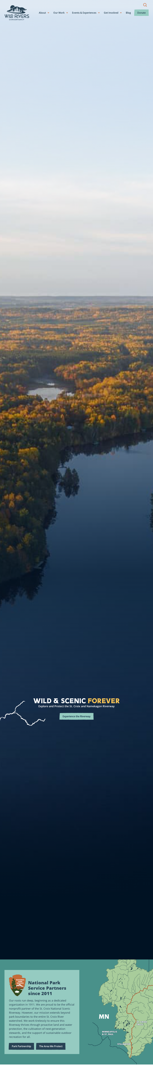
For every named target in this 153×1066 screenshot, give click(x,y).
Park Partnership (21, 1046)
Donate (141, 12)
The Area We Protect (50, 1046)
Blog (128, 12)
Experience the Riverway (77, 716)
